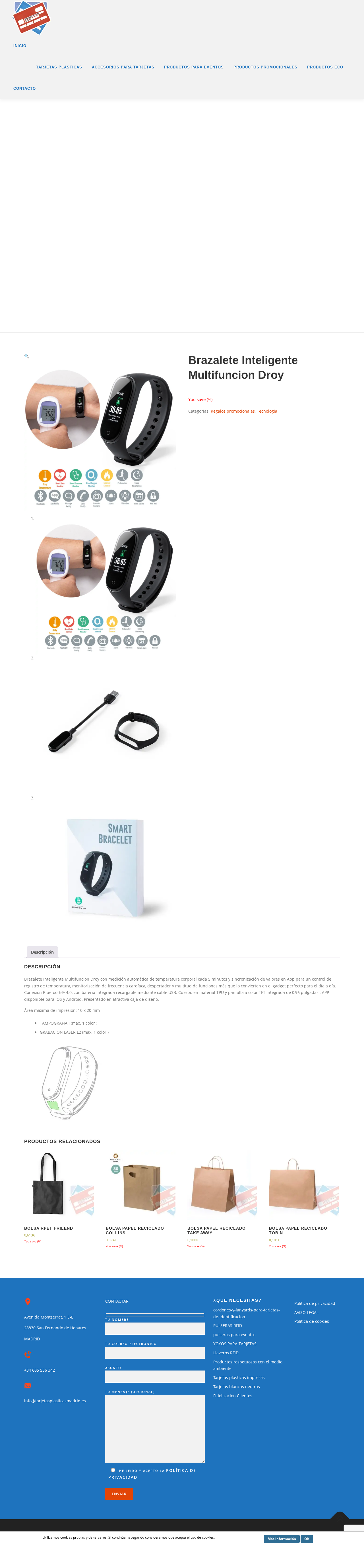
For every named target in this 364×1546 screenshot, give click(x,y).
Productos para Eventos (194, 67)
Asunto (113, 1368)
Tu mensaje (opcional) (130, 1392)
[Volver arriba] (340, 1519)
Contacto (24, 88)
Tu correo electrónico (131, 1344)
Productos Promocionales (265, 67)
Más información (282, 1538)
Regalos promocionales (233, 411)
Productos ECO (325, 67)
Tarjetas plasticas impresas (239, 1377)
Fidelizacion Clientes (232, 1395)
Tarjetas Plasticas (59, 67)
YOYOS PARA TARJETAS (235, 1343)
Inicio (19, 46)
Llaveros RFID (226, 1352)
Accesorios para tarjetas (123, 67)
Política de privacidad (314, 1303)
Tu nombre (117, 1319)
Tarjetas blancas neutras (236, 1386)
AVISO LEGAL (306, 1312)
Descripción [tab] (42, 952)
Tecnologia (267, 411)
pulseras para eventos (234, 1334)
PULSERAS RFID (227, 1325)
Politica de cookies (311, 1321)
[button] (26, 356)
